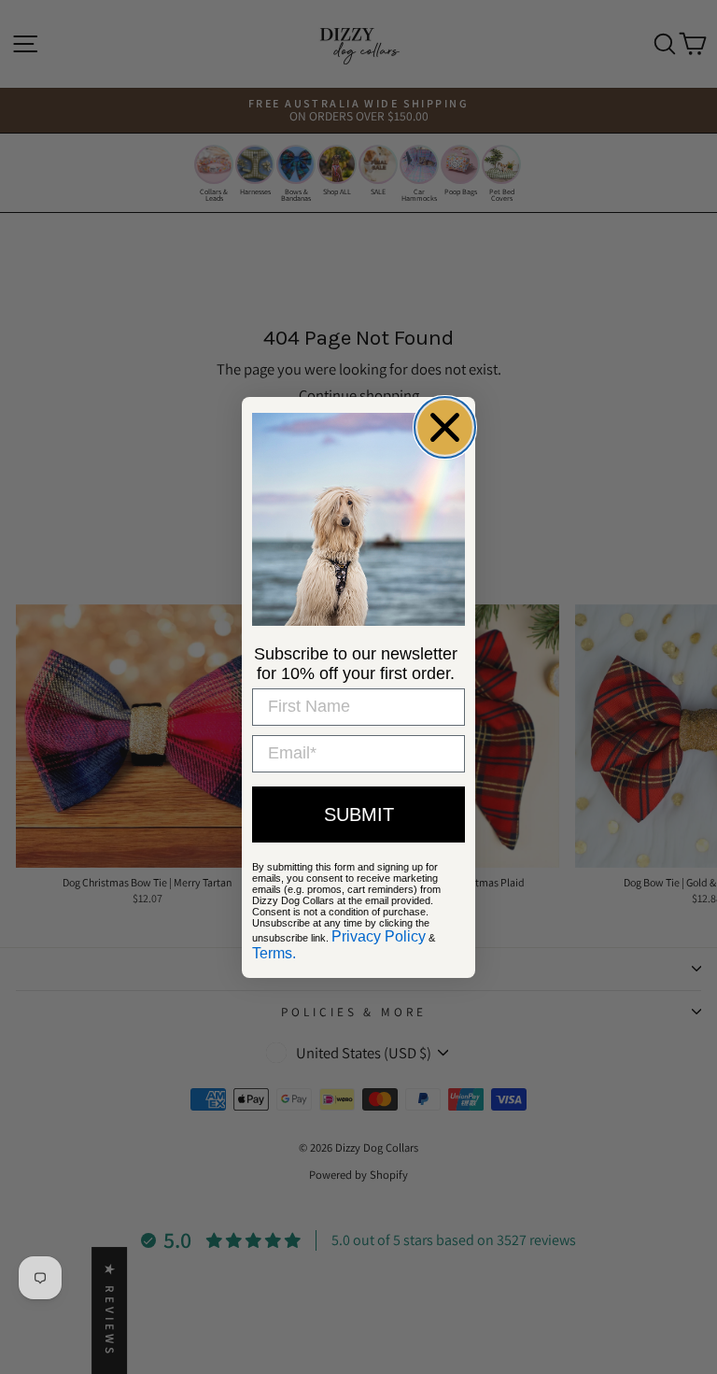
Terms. (274, 953)
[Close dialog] (445, 427)
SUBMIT (359, 814)
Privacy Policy (378, 936)
